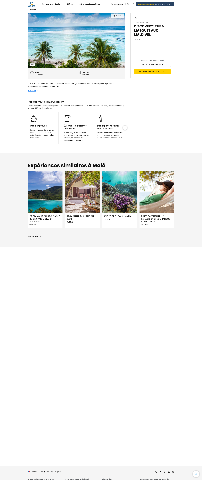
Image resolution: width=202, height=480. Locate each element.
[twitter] (156, 472)
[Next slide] (125, 128)
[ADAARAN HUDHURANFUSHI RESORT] (82, 199)
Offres (70, 4)
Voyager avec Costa (51, 4)
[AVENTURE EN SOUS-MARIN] (119, 199)
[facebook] (160, 472)
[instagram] (173, 472)
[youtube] (169, 472)
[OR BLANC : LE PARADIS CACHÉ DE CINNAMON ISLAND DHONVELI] (45, 199)
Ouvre (118, 16)
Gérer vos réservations (89, 4)
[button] (133, 4)
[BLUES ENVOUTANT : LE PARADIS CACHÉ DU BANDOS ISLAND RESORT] (157, 199)
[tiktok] (164, 472)
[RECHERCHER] (128, 4)
